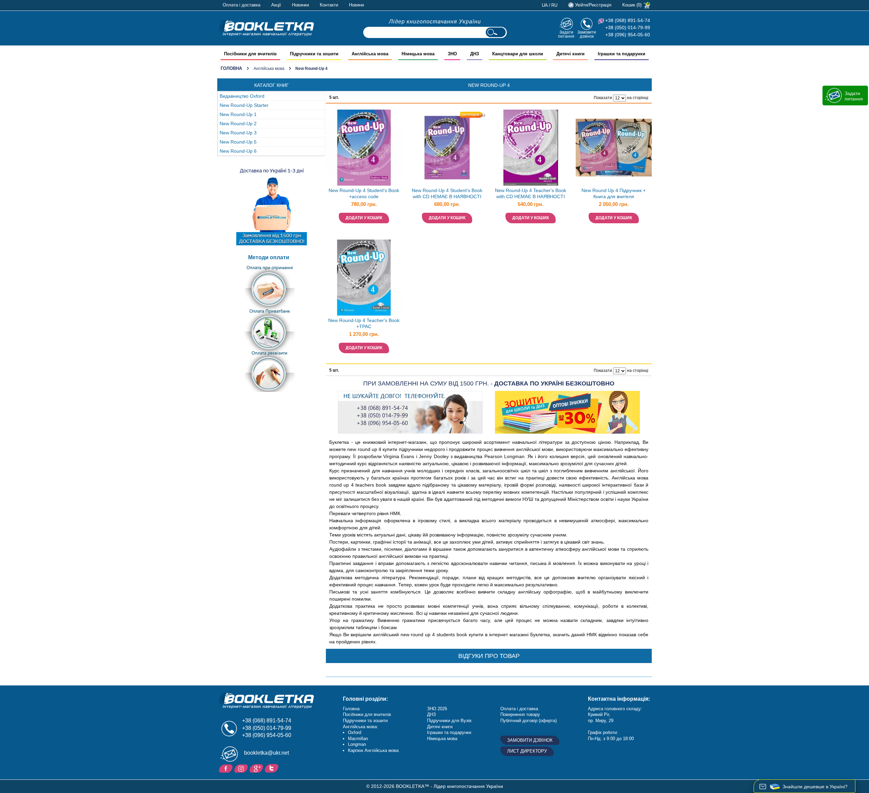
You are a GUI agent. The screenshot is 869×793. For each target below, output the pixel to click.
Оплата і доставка (241, 4)
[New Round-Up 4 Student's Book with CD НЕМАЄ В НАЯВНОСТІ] (447, 148)
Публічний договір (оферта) (528, 720)
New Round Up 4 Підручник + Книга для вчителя (613, 194)
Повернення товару (520, 714)
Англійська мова (269, 68)
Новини (356, 4)
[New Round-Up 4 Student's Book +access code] (364, 148)
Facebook (226, 768)
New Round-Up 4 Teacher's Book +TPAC (364, 323)
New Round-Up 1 (238, 114)
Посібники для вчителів (367, 714)
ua (545, 5)
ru (554, 5)
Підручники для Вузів (449, 720)
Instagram (241, 768)
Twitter (272, 768)
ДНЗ (431, 714)
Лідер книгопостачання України (435, 21)
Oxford (354, 732)
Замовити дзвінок (586, 34)
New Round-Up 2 (238, 123)
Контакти (329, 4)
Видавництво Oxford (242, 96)
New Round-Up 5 (238, 142)
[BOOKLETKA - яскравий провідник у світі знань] (266, 28)
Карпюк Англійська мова (373, 750)
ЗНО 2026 (437, 708)
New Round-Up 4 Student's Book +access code (364, 194)
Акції (276, 4)
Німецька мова (442, 738)
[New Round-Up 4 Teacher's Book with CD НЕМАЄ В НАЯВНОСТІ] (531, 148)
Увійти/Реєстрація (593, 4)
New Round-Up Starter (244, 105)
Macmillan (358, 738)
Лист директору (527, 751)
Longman (357, 744)
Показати (603, 97)
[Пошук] (495, 32)
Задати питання (566, 34)
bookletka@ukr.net (266, 753)
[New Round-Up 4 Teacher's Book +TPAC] (364, 278)
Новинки (300, 4)
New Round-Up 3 (238, 132)
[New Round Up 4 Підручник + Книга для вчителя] (614, 148)
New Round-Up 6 (238, 151)
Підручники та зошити (365, 720)
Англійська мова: (360, 726)
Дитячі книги (439, 726)
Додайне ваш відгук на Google (257, 768)
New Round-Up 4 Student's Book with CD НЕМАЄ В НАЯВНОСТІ (447, 194)
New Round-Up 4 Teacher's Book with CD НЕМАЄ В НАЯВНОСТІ (530, 194)
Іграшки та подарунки (449, 732)
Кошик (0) (632, 4)
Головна (231, 68)
